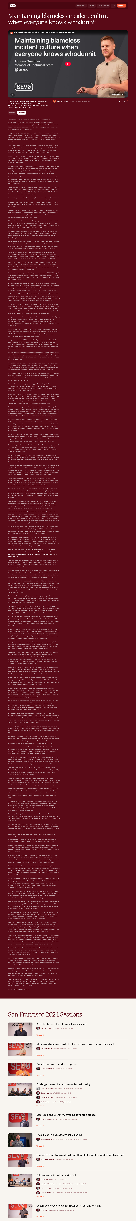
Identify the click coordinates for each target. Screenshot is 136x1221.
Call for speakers (103, 6)
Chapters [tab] (12, 113)
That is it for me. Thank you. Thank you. (19, 989)
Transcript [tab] (21, 113)
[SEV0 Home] (13, 5)
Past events (80, 6)
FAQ (113, 6)
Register (120, 6)
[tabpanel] (68, 556)
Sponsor (91, 6)
